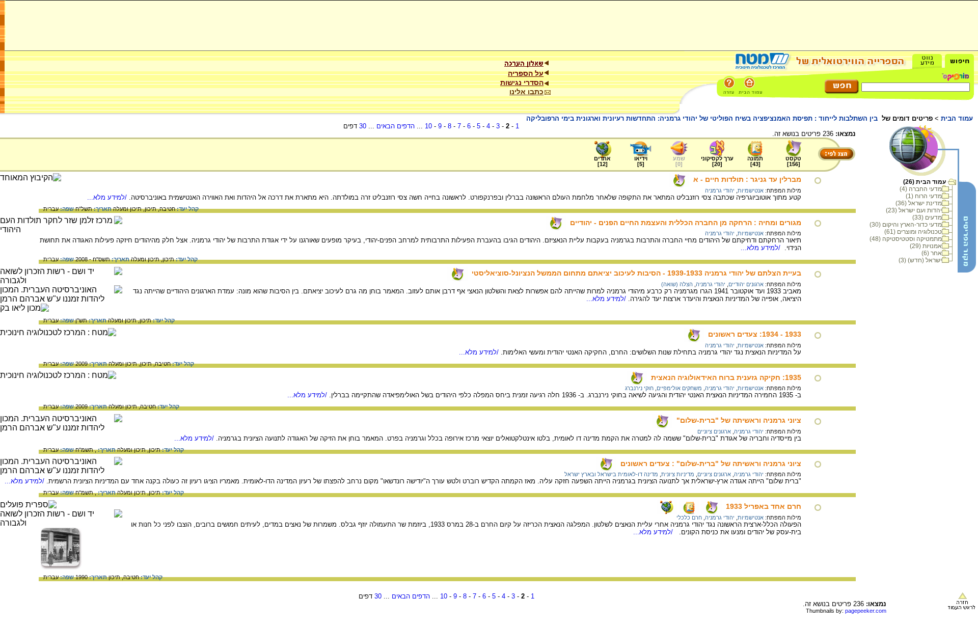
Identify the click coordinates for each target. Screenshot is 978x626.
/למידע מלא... (108, 197)
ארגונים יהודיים (746, 284)
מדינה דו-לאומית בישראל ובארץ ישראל (611, 474)
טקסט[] (793, 161)
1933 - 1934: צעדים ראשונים (754, 334)
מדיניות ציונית (677, 474)
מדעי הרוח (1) (924, 196)
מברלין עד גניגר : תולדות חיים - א (747, 179)
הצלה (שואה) (677, 284)
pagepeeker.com (865, 611)
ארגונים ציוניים (714, 431)
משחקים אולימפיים (679, 388)
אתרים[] (602, 161)
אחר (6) (931, 253)
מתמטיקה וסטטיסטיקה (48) (906, 238)
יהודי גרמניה (720, 190)
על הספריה (526, 73)
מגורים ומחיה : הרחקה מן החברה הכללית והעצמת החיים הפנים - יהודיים (685, 223)
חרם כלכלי (689, 517)
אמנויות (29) (926, 246)
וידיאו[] (640, 161)
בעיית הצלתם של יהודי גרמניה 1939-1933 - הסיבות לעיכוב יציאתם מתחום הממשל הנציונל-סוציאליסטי (636, 273)
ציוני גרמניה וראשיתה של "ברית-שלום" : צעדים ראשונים (710, 463)
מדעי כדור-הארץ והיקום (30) (906, 224)
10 (428, 126)
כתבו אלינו (526, 92)
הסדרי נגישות (522, 82)
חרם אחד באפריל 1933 (763, 506)
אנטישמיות (751, 190)
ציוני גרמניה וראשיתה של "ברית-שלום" (738, 420)
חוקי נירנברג (639, 388)
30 (362, 126)
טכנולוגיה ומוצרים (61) (913, 231)
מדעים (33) (927, 217)
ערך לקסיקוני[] (717, 161)
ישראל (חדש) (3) (920, 260)
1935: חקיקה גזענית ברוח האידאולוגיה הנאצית (726, 377)
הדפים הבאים (395, 126)
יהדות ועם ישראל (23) (914, 210)
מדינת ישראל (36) (918, 203)
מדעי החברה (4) (921, 189)
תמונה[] (755, 161)
